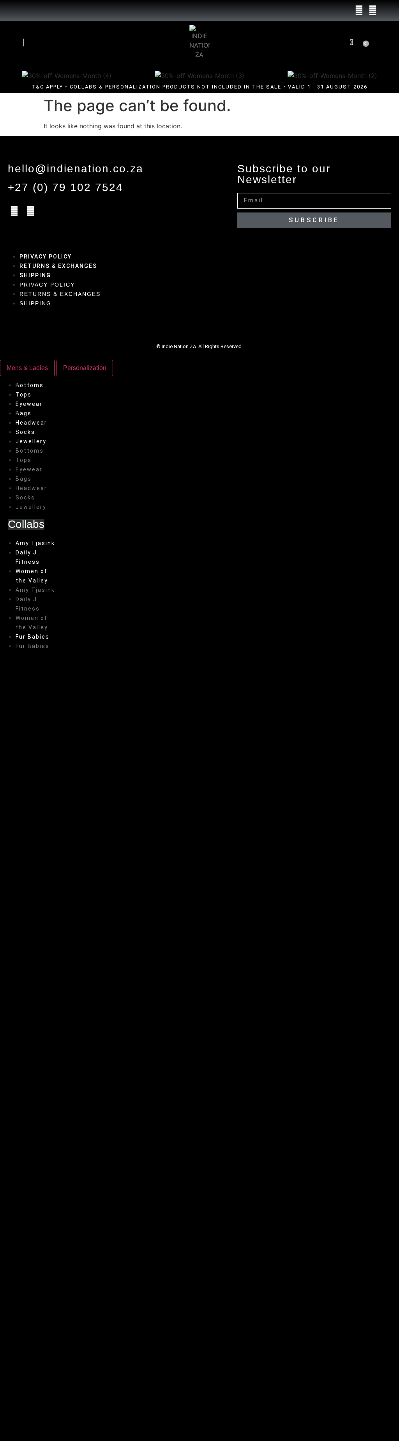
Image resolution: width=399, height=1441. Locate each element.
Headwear (31, 423)
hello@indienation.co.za (75, 169)
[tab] (27, 368)
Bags (24, 413)
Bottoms (30, 385)
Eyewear (29, 404)
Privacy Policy (45, 256)
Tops (24, 394)
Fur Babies (32, 637)
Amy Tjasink (35, 543)
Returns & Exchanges (58, 266)
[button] (325, 41)
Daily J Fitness (28, 557)
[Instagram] (373, 10)
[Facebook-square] (358, 10)
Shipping (35, 275)
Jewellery (31, 441)
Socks (25, 432)
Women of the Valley (32, 576)
